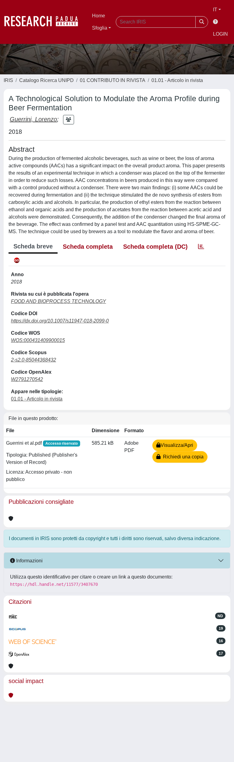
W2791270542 (27, 379)
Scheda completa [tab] (88, 246)
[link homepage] (44, 22)
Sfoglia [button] (99, 27)
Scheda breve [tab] (33, 246)
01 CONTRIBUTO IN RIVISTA (112, 80)
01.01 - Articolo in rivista (177, 80)
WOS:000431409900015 (38, 340)
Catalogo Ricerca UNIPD (46, 80)
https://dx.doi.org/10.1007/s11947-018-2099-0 (60, 320)
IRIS (8, 80)
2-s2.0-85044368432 (33, 359)
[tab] (201, 246)
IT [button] (215, 9)
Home (98, 15)
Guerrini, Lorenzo (33, 119)
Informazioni (29, 560)
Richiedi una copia (182, 456)
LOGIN (220, 34)
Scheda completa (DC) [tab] (155, 246)
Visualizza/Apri (177, 445)
